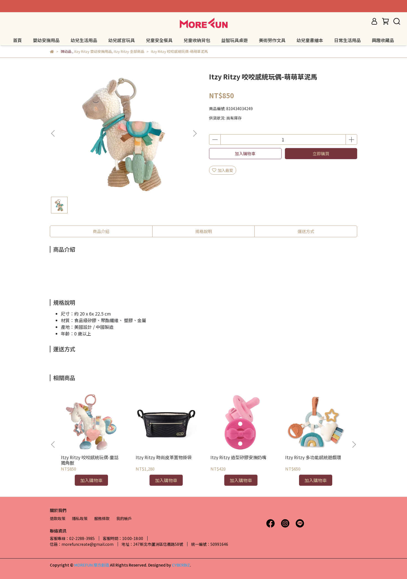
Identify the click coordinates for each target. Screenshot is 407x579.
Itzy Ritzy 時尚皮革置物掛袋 (164, 457)
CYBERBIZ (181, 565)
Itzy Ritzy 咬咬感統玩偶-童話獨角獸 (90, 460)
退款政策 (57, 518)
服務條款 (102, 518)
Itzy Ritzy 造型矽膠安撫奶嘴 (238, 457)
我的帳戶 (124, 518)
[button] (194, 133)
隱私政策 (79, 518)
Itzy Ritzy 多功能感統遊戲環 (313, 457)
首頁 (17, 40)
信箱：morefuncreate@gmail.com (82, 544)
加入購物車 (245, 153)
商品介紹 (101, 231)
